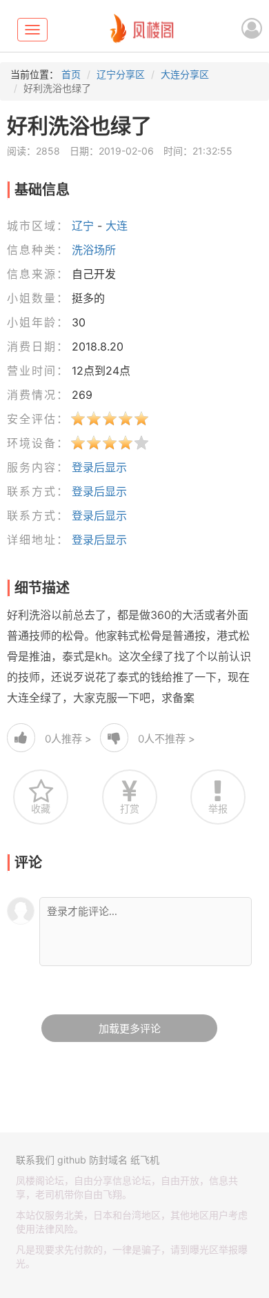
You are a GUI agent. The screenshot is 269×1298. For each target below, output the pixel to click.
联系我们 (35, 1160)
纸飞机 (144, 1160)
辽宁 (83, 226)
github (71, 1160)
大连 (117, 226)
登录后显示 (99, 467)
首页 (71, 74)
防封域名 (108, 1160)
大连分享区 (185, 74)
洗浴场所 (94, 250)
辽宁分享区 (121, 74)
